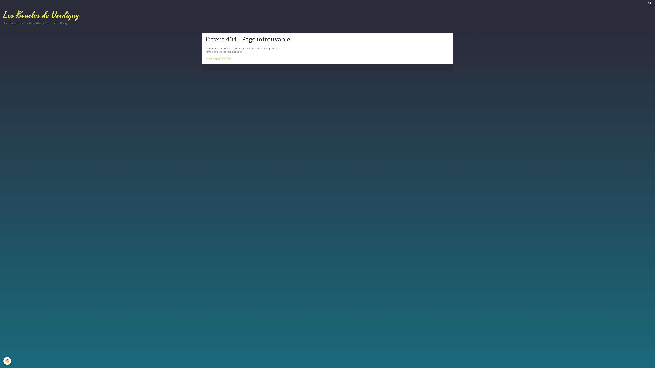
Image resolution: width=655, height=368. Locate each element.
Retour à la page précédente (219, 58)
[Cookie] (7, 361)
